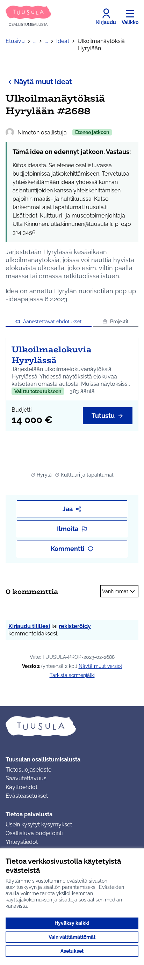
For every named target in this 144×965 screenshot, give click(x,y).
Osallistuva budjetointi (34, 833)
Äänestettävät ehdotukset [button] (52, 321)
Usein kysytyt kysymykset (39, 824)
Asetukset (72, 951)
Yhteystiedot (22, 842)
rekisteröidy (75, 626)
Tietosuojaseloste (28, 769)
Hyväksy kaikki (72, 923)
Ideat (62, 41)
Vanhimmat (115, 591)
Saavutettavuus (26, 778)
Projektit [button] (119, 321)
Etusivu (15, 41)
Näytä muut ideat (43, 82)
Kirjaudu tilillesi (29, 626)
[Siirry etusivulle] (72, 726)
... (34, 41)
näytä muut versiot (100, 666)
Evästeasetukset (27, 796)
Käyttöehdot (21, 787)
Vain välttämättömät (72, 937)
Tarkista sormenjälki (72, 675)
